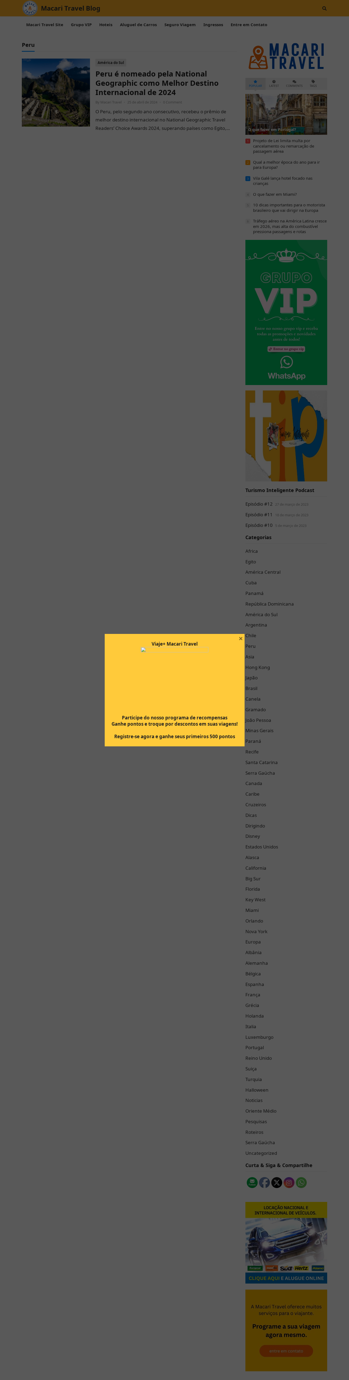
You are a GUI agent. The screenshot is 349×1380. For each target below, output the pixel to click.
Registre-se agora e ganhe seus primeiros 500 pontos (174, 736)
